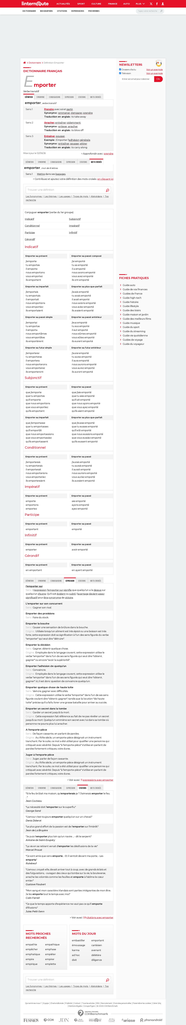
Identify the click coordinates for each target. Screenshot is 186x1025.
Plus (139, 3)
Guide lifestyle (131, 306)
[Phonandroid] (151, 1020)
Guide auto (129, 285)
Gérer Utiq (157, 1003)
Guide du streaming (134, 331)
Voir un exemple (154, 69)
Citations (62, 11)
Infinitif (73, 232)
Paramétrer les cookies (142, 1003)
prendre (88, 113)
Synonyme (40, 96)
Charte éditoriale (57, 1003)
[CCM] (48, 1020)
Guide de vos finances (135, 289)
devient (93, 594)
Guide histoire (130, 302)
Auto (126, 3)
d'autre (42, 594)
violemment (74, 122)
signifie (67, 590)
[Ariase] (128, 1020)
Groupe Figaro (89, 1006)
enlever (62, 126)
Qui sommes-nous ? (33, 1003)
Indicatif (29, 219)
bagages (60, 174)
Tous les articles (88, 1003)
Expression (69, 96)
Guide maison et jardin (135, 314)
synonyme (55, 597)
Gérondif (30, 239)
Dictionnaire (29, 11)
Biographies (46, 11)
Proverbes (93, 11)
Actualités (63, 3)
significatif (31, 597)
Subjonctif (75, 219)
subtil (72, 594)
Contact (77, 1003)
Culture (96, 3)
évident (61, 594)
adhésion (74, 140)
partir (70, 109)
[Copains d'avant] (95, 1020)
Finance (112, 3)
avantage (83, 594)
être (46, 597)
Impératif (74, 225)
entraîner (60, 122)
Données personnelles (122, 1003)
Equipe (46, 1003)
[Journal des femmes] (31, 1020)
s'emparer (76, 113)
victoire (69, 597)
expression (40, 590)
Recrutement (106, 1003)
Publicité (68, 1003)
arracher (73, 126)
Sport (81, 3)
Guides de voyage (133, 339)
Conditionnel (32, 225)
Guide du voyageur (133, 344)
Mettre (41, 174)
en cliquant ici (105, 179)
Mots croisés (95, 96)
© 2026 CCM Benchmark (107, 1006)
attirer (83, 143)
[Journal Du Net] (64, 1020)
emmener (64, 113)
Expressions (77, 11)
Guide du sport (131, 327)
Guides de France (132, 293)
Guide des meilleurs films (137, 318)
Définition (29, 161)
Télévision (126, 73)
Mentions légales (75, 1006)
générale (85, 140)
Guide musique (131, 323)
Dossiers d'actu (128, 69)
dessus (97, 590)
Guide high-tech (132, 297)
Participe (30, 232)
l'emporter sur (55, 590)
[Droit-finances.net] (79, 1020)
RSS (97, 1003)
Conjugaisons (54, 96)
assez (101, 594)
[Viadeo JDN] (111, 1020)
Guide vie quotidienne (135, 335)
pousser (60, 136)
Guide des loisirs (132, 310)
